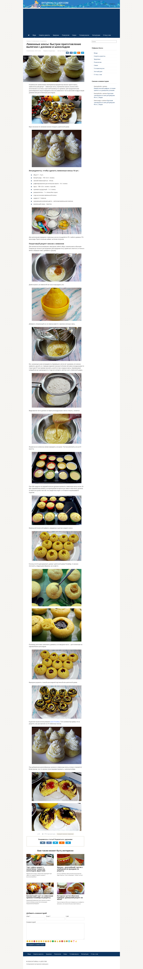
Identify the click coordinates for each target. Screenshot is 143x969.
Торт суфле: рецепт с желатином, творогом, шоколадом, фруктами (35, 869)
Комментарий (31, 922)
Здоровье (56, 35)
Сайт (67, 916)
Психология (65, 35)
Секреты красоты (44, 35)
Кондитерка (51, 51)
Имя (28, 916)
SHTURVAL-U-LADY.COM (54, 2)
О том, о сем (107, 35)
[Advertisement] (71, 20)
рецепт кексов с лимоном (65, 834)
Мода (34, 35)
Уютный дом (96, 35)
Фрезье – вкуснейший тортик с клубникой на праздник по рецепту (70, 869)
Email (48, 916)
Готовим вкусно (84, 35)
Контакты (112, 4)
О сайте (105, 4)
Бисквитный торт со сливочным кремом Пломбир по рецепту (39, 897)
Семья (74, 35)
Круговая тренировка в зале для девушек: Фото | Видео (104, 95)
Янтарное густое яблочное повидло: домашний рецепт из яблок (70, 897)
